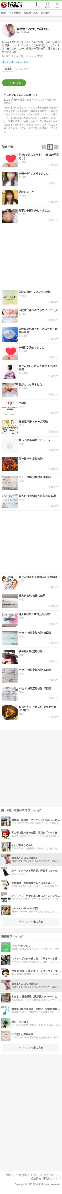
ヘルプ (57, 1178)
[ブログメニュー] (57, 30)
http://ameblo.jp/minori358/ (15, 62)
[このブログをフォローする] (14, 82)
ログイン (47, 7)
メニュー (57, 7)
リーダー (38, 7)
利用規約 (47, 1178)
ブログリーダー (52, 1175)
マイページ (36, 1175)
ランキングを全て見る (31, 921)
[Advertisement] (31, 256)
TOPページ (12, 1175)
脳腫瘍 (8, 68)
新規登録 (24, 1175)
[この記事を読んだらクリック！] (54, 164)
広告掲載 (36, 1178)
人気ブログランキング (11, 5)
